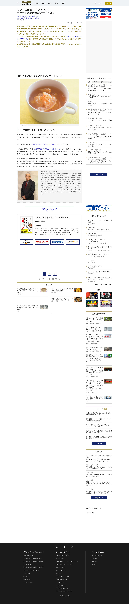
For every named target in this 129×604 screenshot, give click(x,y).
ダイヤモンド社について (99, 552)
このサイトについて (28, 555)
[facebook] (64, 547)
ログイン (100, 3)
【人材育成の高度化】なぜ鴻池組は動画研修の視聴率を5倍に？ (99, 438)
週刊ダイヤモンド (60, 558)
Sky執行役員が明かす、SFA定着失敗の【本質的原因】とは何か (99, 414)
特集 (56, 3)
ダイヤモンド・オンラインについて (33, 552)
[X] (57, 547)
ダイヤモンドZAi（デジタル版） (64, 564)
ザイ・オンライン (60, 570)
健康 (18, 18)
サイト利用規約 (27, 564)
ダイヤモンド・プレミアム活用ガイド (33, 561)
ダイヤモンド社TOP (97, 555)
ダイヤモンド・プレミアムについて (32, 558)
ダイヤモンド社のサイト (63, 552)
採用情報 (94, 561)
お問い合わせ (26, 579)
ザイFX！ (58, 573)
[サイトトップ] (26, 3)
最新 (89, 82)
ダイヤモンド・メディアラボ (63, 591)
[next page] (55, 274)
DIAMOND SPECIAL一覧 (93, 508)
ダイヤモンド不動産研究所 (63, 576)
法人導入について (28, 582)
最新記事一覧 (99, 498)
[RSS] (72, 547)
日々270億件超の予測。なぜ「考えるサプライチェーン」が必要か (99, 426)
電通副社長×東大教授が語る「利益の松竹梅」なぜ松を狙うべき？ (99, 432)
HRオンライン (60, 582)
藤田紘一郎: (28, 16)
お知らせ (94, 564)
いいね (109, 82)
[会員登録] (108, 3)
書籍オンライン (60, 567)
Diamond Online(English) (62, 555)
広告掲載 (25, 576)
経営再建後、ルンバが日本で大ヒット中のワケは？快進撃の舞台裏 (99, 420)
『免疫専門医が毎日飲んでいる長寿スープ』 (45, 144)
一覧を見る (98, 444)
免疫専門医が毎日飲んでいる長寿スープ (31, 18)
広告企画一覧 (90, 512)
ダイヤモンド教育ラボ (62, 588)
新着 (37, 3)
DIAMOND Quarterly (61, 579)
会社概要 (94, 558)
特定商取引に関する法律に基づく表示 (33, 567)
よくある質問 (26, 573)
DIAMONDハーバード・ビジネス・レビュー (67, 561)
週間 (102, 82)
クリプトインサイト (61, 585)
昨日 (95, 82)
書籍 (63, 3)
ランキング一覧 (98, 174)
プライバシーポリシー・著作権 (31, 570)
